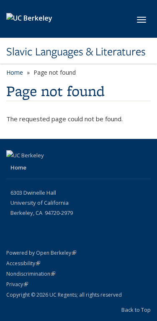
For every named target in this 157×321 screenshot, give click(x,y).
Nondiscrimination (30, 273)
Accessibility (23, 263)
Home (14, 72)
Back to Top (136, 309)
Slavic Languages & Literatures (76, 51)
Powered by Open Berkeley (41, 252)
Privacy (17, 284)
